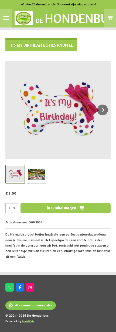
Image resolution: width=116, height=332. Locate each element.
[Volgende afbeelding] (102, 110)
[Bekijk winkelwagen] (110, 18)
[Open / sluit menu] (6, 18)
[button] (15, 174)
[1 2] (11, 208)
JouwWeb (28, 321)
